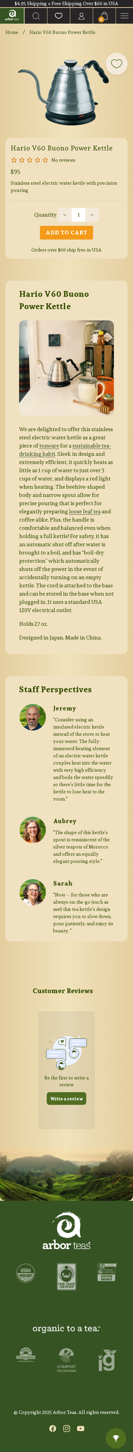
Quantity (45, 215)
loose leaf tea (85, 511)
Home (11, 32)
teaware (49, 445)
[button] (36, 15)
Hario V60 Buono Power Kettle (62, 32)
